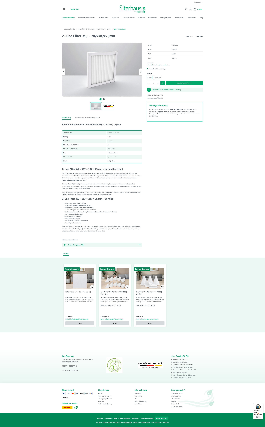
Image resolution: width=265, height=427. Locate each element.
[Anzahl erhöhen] (159, 83)
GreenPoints (75, 9)
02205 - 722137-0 (69, 366)
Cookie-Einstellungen (147, 418)
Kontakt (100, 393)
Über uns (101, 401)
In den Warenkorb (182, 83)
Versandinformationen (104, 396)
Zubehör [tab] (66, 253)
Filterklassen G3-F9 (176, 393)
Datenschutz (138, 396)
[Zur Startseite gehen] (132, 9)
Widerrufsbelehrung (140, 401)
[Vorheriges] (63, 71)
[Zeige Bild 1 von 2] (101, 99)
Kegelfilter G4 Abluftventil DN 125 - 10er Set (114, 293)
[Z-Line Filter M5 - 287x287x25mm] (102, 70)
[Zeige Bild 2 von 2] (104, 99)
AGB (136, 399)
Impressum (138, 393)
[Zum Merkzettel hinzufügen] (92, 287)
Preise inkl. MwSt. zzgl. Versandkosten (158, 65)
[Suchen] (64, 9)
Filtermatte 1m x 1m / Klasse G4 (78, 292)
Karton (150, 77)
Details (80, 323)
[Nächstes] (140, 71)
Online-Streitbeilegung (105, 404)
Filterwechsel (175, 404)
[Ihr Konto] (190, 9)
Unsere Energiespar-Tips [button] (76, 245)
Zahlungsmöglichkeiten (105, 399)
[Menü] (261, 404)
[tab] (66, 118)
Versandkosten (127, 422)
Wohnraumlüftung (176, 396)
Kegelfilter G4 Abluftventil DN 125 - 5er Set (150, 293)
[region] (102, 76)
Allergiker (173, 401)
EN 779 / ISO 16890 (176, 406)
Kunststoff (158, 77)
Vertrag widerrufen (161, 418)
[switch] (258, 417)
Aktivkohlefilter (175, 399)
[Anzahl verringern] (148, 83)
